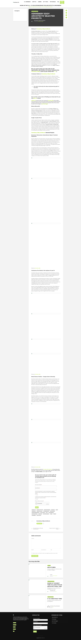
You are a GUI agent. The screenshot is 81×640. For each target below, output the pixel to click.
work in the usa (39, 515)
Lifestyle (34, 1)
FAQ (58, 1)
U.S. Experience (27, 1)
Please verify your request (37, 625)
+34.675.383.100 (49, 6)
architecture (53, 509)
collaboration (34, 511)
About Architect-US (55, 617)
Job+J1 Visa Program (34, 513)
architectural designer (47, 509)
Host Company (42, 512)
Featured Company (35, 11)
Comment (32, 538)
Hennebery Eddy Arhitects (35, 512)
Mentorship (40, 513)
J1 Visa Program (54, 619)
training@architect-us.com (35, 6)
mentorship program (46, 513)
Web (29, 6)
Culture (49, 565)
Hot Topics (45, 1)
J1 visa (47, 512)
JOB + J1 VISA (62, 2)
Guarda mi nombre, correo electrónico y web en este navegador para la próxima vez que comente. (45, 553)
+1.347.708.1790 (43, 6)
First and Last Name (38, 484)
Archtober (51, 567)
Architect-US (34, 509)
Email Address (35, 621)
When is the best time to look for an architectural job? (54, 584)
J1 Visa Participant (51, 512)
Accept (37, 494)
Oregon (51, 513)
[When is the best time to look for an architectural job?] (37, 586)
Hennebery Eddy (52, 511)
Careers (39, 1)
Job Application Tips (51, 581)
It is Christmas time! (54, 598)
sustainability (34, 515)
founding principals (46, 511)
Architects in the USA (40, 509)
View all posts (39, 523)
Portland (54, 513)
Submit (37, 507)
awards (57, 509)
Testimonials (53, 1)
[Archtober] (37, 570)
